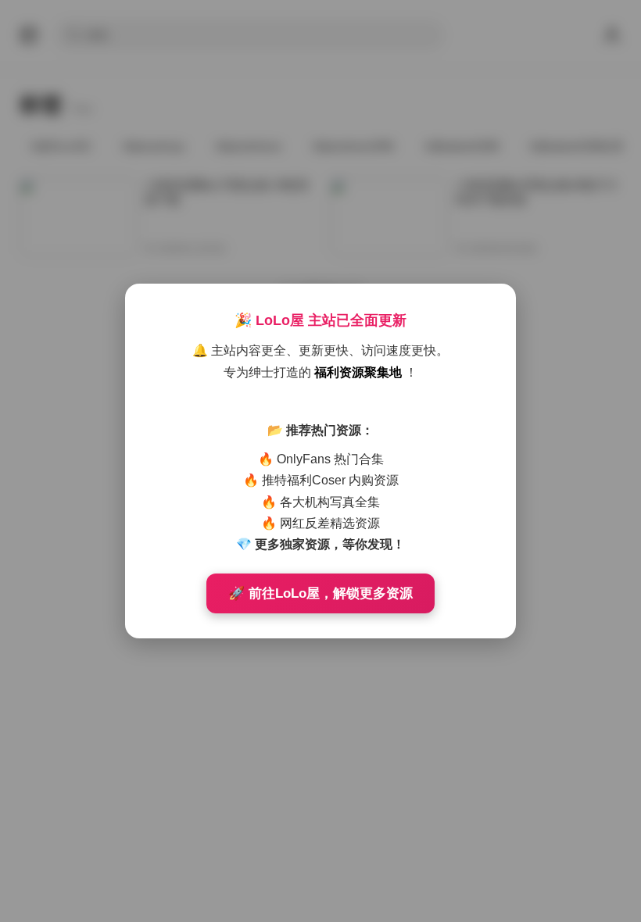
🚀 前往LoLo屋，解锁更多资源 (320, 593)
